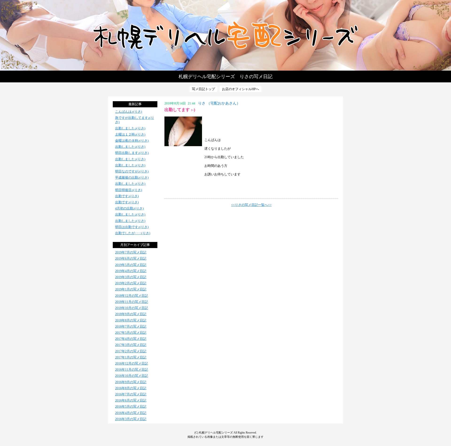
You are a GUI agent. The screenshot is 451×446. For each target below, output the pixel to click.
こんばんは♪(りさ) (128, 111)
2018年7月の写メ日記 (130, 326)
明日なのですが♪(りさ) (132, 171)
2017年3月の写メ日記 (130, 345)
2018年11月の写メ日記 (131, 302)
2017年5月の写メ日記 (130, 332)
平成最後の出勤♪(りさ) (132, 177)
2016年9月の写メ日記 (130, 382)
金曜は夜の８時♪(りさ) (132, 140)
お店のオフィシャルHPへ (240, 89)
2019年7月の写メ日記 (130, 252)
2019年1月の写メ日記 (130, 289)
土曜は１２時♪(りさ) (130, 134)
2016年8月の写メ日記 (130, 388)
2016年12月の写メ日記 (131, 363)
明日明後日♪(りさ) (128, 190)
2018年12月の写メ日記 (131, 295)
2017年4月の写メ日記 (130, 339)
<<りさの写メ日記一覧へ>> (251, 205)
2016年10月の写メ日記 (131, 376)
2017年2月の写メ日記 (130, 351)
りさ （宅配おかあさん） (219, 103)
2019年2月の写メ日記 (130, 283)
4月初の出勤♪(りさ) (129, 208)
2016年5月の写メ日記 (130, 406)
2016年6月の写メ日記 (130, 400)
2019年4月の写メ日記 (130, 271)
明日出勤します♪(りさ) (132, 153)
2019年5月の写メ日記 (130, 265)
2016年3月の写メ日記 (130, 419)
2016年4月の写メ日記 (130, 413)
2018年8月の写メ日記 (130, 320)
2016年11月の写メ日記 (131, 369)
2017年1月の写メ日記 (130, 357)
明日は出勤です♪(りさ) (132, 227)
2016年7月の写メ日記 (130, 394)
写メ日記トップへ (225, 35)
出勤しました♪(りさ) (130, 128)
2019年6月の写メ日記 (130, 258)
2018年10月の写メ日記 (131, 308)
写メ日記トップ (203, 89)
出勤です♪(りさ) (127, 196)
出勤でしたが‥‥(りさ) (132, 233)
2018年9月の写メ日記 (130, 314)
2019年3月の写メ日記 (130, 277)
